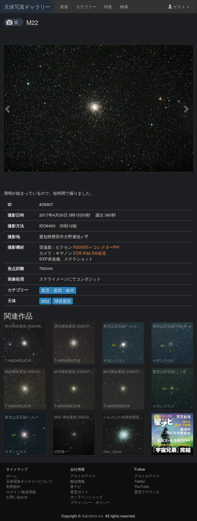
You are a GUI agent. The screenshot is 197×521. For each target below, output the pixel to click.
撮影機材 (16, 247)
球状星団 (62, 301)
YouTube (141, 486)
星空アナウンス (147, 491)
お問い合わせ (17, 496)
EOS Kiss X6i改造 (89, 253)
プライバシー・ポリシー (90, 502)
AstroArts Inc (92, 515)
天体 (12, 300)
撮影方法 (16, 226)
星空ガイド (79, 491)
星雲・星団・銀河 (57, 290)
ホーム (11, 475)
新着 (64, 7)
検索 (124, 7)
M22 (45, 301)
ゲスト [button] (179, 7)
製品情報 (77, 481)
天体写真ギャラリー (27, 6)
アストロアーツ (82, 475)
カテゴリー (86, 7)
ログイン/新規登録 (21, 491)
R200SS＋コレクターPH (96, 247)
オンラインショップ (86, 496)
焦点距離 (16, 268)
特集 (108, 7)
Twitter (139, 481)
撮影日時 (16, 215)
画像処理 (16, 279)
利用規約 (13, 486)
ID (10, 204)
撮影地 (14, 236)
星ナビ (75, 486)
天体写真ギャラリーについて (29, 481)
